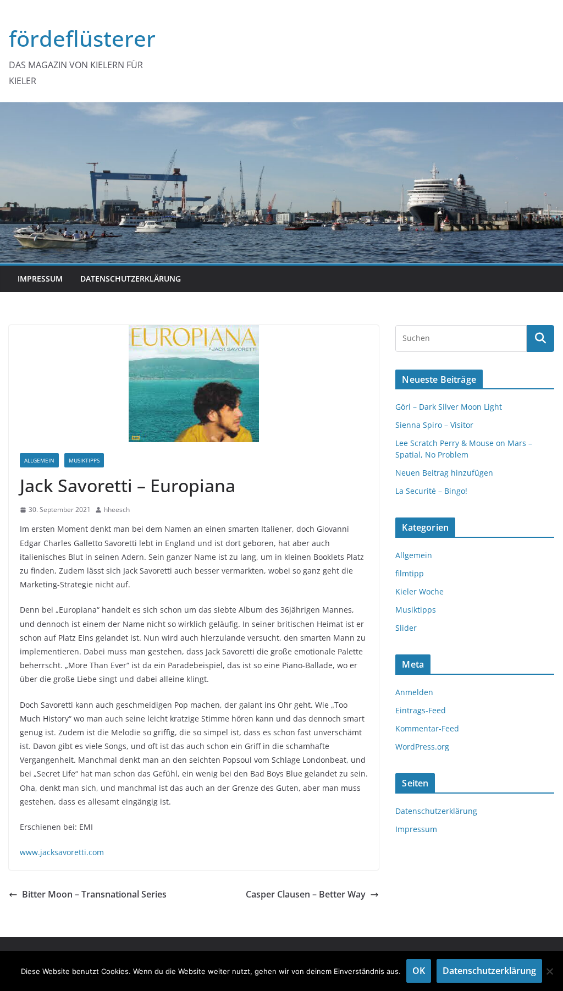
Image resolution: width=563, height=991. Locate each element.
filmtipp (409, 573)
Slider (406, 628)
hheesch (117, 509)
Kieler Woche (419, 591)
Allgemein (39, 460)
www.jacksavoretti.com (62, 852)
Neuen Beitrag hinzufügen (444, 472)
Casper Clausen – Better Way (306, 894)
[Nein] (549, 971)
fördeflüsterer (82, 38)
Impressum (40, 278)
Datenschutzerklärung (130, 278)
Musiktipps (84, 460)
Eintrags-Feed (420, 710)
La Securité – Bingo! (431, 491)
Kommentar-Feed (427, 728)
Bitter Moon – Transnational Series (94, 894)
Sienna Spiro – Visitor (434, 425)
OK (418, 971)
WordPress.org (422, 746)
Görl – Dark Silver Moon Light (448, 406)
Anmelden (414, 692)
